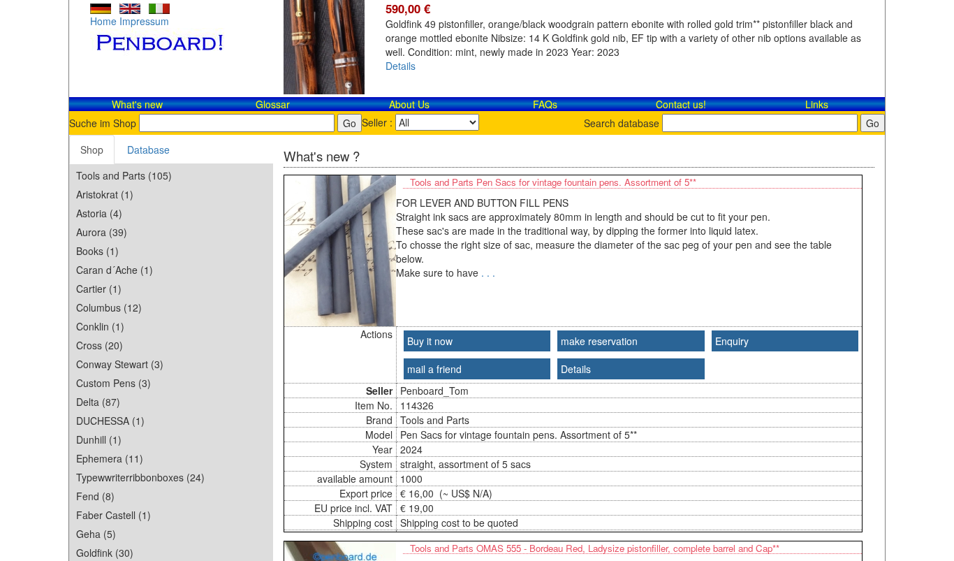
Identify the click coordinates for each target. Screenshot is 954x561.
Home (103, 21)
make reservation (599, 341)
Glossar (273, 104)
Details (401, 66)
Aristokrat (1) (104, 194)
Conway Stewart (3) (119, 364)
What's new (137, 104)
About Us (409, 104)
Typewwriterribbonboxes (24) (140, 477)
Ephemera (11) (109, 458)
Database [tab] (148, 149)
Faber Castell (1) (113, 515)
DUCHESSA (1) (110, 421)
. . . (488, 272)
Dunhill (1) (99, 439)
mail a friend (434, 369)
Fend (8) (95, 496)
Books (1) (97, 251)
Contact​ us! (681, 104)
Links (816, 104)
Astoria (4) (99, 213)
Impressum (144, 21)
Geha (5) (96, 534)
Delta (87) (98, 402)
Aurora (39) (101, 232)
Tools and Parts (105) (124, 175)
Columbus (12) (109, 307)
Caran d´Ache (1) (114, 270)
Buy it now (430, 341)
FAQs (545, 104)
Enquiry (732, 341)
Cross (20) (99, 345)
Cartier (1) (99, 289)
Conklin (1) (100, 326)
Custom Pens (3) (113, 383)
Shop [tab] (91, 149)
